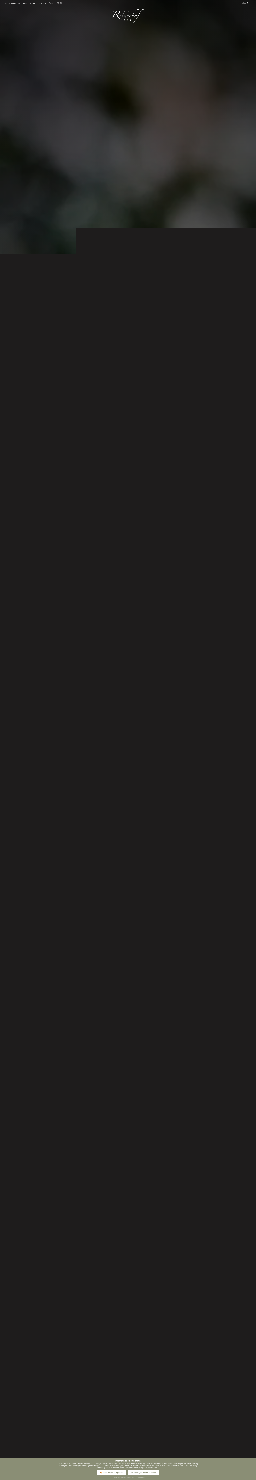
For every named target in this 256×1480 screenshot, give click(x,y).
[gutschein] (250, 1433)
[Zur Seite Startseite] (128, 16)
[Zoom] (128, 740)
